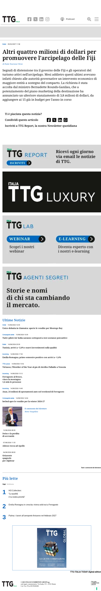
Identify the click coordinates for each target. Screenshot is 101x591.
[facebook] (29, 19)
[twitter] (35, 19)
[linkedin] (41, 19)
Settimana (10, 484)
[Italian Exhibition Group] (95, 583)
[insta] (46, 19)
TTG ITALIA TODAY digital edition (85, 572)
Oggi (4, 484)
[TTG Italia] (11, 19)
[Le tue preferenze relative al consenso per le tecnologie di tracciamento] (96, 588)
